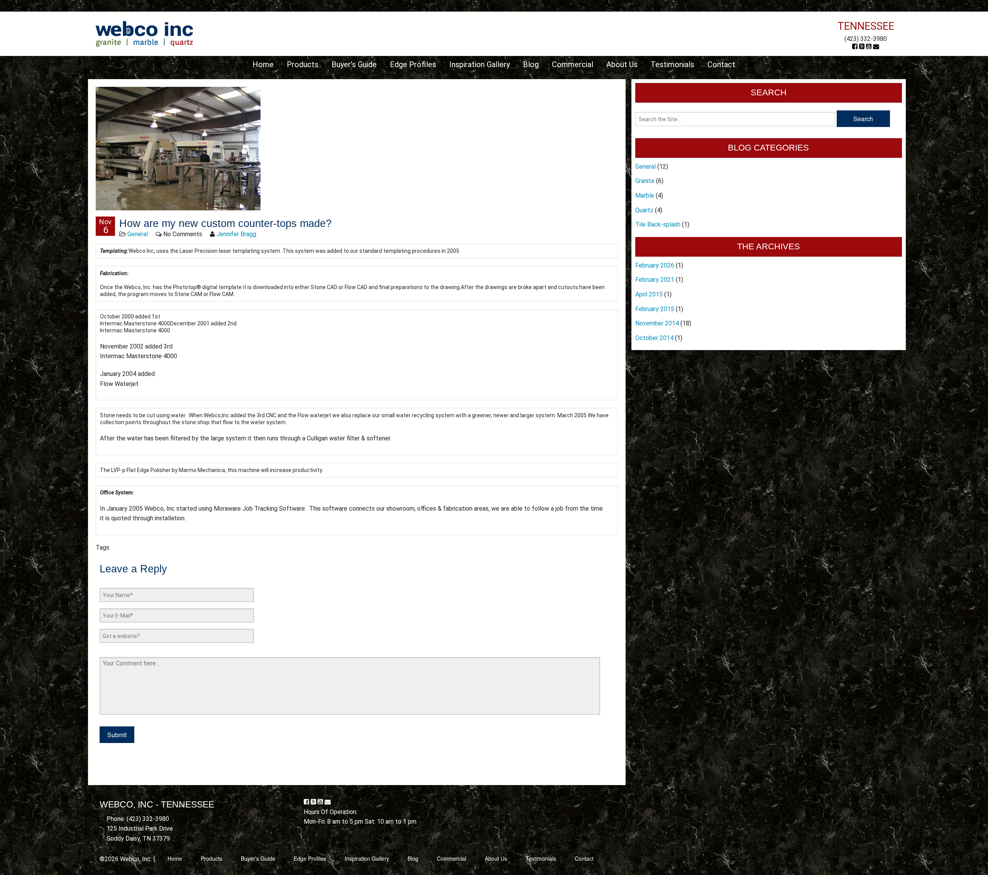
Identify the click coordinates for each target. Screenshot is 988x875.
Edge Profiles (413, 64)
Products (302, 64)
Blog (531, 64)
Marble (644, 195)
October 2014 (654, 338)
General (137, 234)
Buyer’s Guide (354, 64)
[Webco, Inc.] (144, 33)
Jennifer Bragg (236, 234)
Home (263, 64)
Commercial (572, 64)
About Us (622, 64)
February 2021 (654, 279)
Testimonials (672, 64)
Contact (721, 64)
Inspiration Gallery (479, 64)
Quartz (644, 210)
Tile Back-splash (657, 224)
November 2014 (657, 323)
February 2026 (654, 265)
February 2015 (654, 309)
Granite (645, 180)
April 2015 (649, 294)
